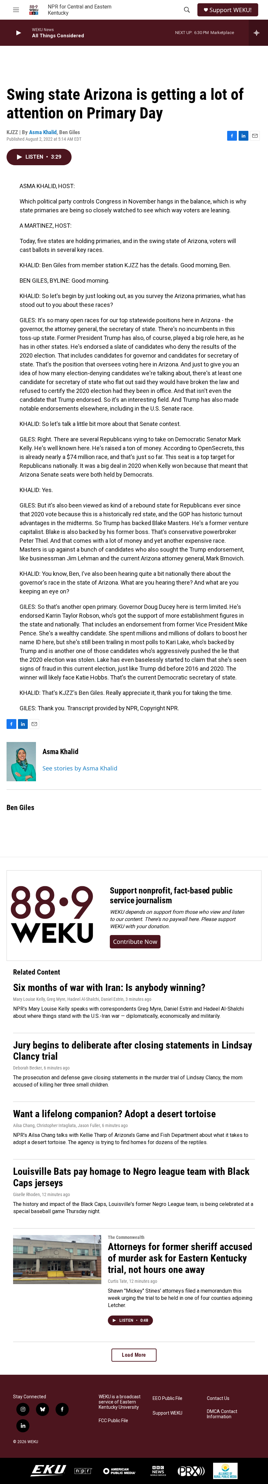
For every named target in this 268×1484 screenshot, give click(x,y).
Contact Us (218, 1398)
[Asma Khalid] (21, 761)
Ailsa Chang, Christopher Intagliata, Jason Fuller (56, 1125)
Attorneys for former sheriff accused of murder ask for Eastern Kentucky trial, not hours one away (180, 1258)
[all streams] (258, 33)
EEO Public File (167, 1398)
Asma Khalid (43, 132)
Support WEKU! (230, 10)
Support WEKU (167, 1413)
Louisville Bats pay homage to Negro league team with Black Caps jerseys (131, 1177)
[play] (18, 33)
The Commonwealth (126, 1237)
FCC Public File (113, 1420)
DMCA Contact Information (222, 1414)
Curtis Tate (117, 1281)
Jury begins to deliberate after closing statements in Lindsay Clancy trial (132, 1050)
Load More (134, 1355)
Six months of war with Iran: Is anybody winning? (109, 987)
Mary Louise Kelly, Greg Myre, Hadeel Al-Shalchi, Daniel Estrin (68, 999)
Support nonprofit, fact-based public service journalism (171, 895)
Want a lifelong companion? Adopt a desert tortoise (114, 1114)
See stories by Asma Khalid (79, 768)
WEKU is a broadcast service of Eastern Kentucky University (120, 1402)
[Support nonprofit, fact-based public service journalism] (52, 916)
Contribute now (135, 941)
